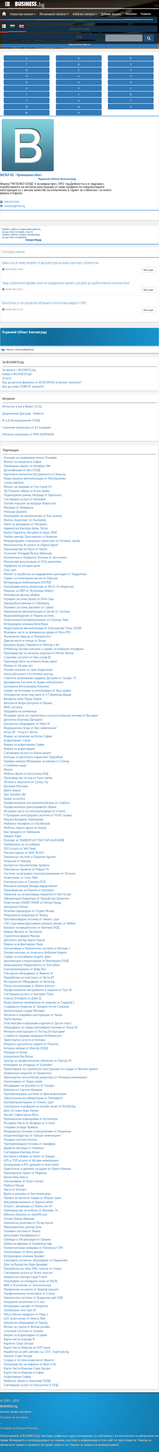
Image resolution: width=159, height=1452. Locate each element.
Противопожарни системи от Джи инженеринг (35, 1094)
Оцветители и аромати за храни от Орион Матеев (37, 1169)
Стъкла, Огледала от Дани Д (22, 998)
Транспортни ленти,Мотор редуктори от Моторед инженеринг (46, 1077)
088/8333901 (12, 202)
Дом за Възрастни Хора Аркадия (25, 1264)
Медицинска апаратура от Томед (26, 915)
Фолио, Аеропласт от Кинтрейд (25, 520)
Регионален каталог (53, 14)
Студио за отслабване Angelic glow (27, 957)
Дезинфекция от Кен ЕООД (22, 470)
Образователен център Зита (22, 1227)
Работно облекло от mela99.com (25, 1214)
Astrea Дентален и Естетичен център (28, 674)
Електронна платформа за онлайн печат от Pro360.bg (39, 1106)
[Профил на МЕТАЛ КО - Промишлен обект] (28, 146)
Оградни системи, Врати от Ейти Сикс (29, 599)
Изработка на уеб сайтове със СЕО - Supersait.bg (36, 1352)
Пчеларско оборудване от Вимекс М (28, 973)
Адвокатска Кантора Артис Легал (26, 528)
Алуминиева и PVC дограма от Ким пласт (31, 1165)
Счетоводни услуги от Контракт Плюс (29, 994)
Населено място (79, 44)
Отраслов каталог (22, 14)
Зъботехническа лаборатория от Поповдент (33, 1098)
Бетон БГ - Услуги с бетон (21, 732)
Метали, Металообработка (20, 349)
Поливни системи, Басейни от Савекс (29, 607)
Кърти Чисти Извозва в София (24, 1372)
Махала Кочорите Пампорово (23, 819)
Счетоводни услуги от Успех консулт (28, 1273)
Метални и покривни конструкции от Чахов (33, 1015)
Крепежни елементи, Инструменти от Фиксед (35, 474)
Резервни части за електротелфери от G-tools (34, 811)
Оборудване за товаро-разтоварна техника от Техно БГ (41, 1027)
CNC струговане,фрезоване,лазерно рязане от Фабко (40, 923)
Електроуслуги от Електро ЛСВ (25, 882)
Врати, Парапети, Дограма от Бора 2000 (30, 532)
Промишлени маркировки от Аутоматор (31, 1119)
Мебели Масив (14, 1185)
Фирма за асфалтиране (19, 749)
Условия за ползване (14, 1417)
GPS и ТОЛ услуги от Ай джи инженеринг (31, 1160)
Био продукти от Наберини (22, 832)
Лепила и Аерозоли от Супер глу (26, 782)
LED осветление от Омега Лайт (25, 1318)
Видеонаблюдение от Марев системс (29, 616)
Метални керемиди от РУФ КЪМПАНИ (28, 434)
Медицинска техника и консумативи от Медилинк (37, 1131)
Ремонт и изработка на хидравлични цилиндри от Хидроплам (45, 574)
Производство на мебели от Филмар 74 (31, 1210)
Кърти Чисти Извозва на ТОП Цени (27, 1347)
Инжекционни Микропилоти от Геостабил (32, 965)
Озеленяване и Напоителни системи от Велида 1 (37, 948)
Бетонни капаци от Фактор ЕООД (26, 1048)
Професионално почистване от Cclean (29, 1293)
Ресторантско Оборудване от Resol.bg (29, 982)
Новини (146, 14)
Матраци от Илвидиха (18, 507)
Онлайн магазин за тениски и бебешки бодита (35, 952)
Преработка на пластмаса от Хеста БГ (29, 977)
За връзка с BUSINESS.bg (19, 370)
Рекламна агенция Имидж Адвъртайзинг (31, 886)
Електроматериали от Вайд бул (25, 969)
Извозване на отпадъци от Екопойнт (28, 1065)
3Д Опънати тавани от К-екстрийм (26, 491)
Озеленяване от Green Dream (23, 1181)
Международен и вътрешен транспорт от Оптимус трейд (42, 541)
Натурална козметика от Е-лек (24, 1302)
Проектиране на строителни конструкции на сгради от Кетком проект (51, 1069)
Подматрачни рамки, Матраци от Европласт (33, 495)
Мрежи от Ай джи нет (18, 665)
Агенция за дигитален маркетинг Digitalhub (33, 757)
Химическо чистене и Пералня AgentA (30, 857)
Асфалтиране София (17, 1377)
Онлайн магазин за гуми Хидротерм (28, 670)
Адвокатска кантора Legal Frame (25, 1277)
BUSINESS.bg (9, 1406)
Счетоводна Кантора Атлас (22, 1152)
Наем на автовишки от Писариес (26, 524)
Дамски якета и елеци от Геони (25, 641)
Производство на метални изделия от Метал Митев (38, 653)
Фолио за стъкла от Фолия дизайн (27, 1327)
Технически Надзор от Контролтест (27, 636)
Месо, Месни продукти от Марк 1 (26, 1314)
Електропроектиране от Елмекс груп (28, 1102)
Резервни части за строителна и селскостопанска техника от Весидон (51, 715)
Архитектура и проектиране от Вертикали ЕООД (36, 961)
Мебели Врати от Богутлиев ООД (26, 774)
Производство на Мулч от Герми (25, 549)
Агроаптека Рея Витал (18, 1056)
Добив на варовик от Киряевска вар (28, 1244)
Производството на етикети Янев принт (30, 661)
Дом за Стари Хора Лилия (21, 1110)
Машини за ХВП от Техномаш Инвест (29, 591)
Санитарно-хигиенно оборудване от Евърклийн (35, 1260)
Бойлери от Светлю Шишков (23, 1090)
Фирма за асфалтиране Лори (23, 944)
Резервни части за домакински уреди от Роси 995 (37, 632)
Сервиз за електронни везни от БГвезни (31, 578)
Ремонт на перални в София (22, 462)
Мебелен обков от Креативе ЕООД (27, 1381)
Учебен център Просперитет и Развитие (30, 537)
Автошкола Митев (16, 907)
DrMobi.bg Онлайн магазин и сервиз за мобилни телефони (43, 649)
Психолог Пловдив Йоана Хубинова (28, 553)
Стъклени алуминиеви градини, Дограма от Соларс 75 (40, 678)
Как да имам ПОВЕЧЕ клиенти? (23, 386)
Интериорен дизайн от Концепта (26, 1306)
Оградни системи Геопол (20, 1140)
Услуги (6, 378)
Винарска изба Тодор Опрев (22, 699)
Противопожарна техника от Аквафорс (30, 1144)
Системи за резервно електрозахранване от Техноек (40, 873)
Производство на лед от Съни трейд (28, 778)
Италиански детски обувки (22, 595)
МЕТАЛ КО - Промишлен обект (21, 175)
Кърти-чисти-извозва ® (19, 1339)
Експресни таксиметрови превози (26, 865)
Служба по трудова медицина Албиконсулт (33, 1036)
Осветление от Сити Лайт (21, 878)
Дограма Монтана (16, 786)
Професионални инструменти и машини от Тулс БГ (38, 990)
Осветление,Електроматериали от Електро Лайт (36, 620)
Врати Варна (12, 790)
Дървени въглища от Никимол (24, 1148)
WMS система (13, 707)
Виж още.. (148, 269)
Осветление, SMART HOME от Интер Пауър (32, 903)
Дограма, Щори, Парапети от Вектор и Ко (31, 645)
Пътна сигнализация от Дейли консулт (29, 986)
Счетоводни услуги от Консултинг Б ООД (31, 1385)
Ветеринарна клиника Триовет (24, 1256)
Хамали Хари (12, 836)
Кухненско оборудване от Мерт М (27, 724)
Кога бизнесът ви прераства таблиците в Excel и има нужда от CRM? (44, 302)
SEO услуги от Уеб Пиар (20, 848)
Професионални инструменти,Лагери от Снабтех (37, 803)
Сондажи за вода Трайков (21, 1127)
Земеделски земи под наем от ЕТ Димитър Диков (37, 695)
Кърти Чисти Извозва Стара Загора (27, 1368)
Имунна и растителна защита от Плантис (31, 1044)
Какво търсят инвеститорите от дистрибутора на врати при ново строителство (50, 262)
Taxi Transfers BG (15, 794)
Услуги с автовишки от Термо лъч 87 (28, 1206)
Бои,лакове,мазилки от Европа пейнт (28, 1202)
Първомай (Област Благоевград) (24, 332)
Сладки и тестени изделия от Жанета (29, 1360)
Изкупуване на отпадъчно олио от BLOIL (31, 1281)
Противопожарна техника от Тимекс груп (31, 919)
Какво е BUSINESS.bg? (17, 374)
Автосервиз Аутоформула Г (22, 1235)
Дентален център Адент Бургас (25, 940)
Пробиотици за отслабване (22, 844)
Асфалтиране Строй (17, 740)
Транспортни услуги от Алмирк (24, 1040)
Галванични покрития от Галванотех (28, 1073)
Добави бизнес (111, 14)
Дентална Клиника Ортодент (23, 720)
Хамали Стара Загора (18, 1356)
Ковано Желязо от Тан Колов (23, 932)
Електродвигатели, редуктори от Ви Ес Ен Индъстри (38, 586)
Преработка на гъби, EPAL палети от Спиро (32, 1268)
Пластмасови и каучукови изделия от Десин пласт (37, 1023)
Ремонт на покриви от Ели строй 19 (28, 487)
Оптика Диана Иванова (19, 1219)
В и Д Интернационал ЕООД (21, 420)
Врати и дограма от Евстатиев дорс (27, 1194)
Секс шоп (10, 570)
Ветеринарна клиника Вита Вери (26, 624)
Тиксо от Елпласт (15, 1189)
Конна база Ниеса (16, 1177)
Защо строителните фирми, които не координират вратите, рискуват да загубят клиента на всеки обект (66, 282)
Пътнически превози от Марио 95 (26, 869)
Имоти (8, 769)
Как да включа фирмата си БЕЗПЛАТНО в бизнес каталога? (42, 382)
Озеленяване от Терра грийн (23, 1081)
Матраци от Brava (15, 1052)
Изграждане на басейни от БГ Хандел (29, 1085)
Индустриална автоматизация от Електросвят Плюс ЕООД (42, 628)
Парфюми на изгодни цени (22, 566)
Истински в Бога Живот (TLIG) (22, 406)
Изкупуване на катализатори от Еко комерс (33, 516)
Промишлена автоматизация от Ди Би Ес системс (37, 611)
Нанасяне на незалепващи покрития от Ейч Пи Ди (37, 894)
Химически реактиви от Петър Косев (28, 1223)
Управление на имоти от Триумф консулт (31, 1289)
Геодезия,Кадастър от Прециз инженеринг (32, 1135)
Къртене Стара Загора (18, 1343)
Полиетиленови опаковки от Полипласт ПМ (33, 1248)
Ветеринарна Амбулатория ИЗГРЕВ (27, 582)
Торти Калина (13, 1019)
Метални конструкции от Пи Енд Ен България (34, 1031)
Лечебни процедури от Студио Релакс (29, 911)
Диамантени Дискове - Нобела (22, 413)
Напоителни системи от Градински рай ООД (33, 1298)
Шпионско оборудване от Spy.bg (25, 1323)
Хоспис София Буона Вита (21, 1115)
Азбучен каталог (84, 14)
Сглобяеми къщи (15, 765)
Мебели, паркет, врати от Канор (25, 828)
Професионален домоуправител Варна (30, 807)
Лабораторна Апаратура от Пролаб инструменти (36, 898)
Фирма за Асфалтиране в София (25, 1335)
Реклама (131, 14)
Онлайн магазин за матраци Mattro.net (30, 503)
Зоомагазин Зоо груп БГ (20, 1310)
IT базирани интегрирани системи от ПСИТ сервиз (38, 815)
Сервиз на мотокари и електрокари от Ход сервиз (37, 690)
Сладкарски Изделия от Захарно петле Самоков (36, 1006)
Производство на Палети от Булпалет (29, 890)
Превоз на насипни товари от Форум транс (33, 1198)
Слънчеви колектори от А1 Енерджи (26, 427)
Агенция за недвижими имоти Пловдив (30, 458)
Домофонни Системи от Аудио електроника (33, 682)
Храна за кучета (14, 799)
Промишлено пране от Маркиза (25, 1173)
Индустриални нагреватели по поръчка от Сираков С (39, 1002)
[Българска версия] (12, 26)
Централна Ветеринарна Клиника (26, 686)
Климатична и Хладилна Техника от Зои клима (35, 557)
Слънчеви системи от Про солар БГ (27, 657)
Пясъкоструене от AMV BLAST (24, 853)
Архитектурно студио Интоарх (24, 1011)
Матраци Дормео (15, 512)
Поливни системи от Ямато (22, 1231)
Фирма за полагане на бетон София (28, 736)
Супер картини (14, 482)
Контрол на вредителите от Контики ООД (31, 927)
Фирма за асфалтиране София (24, 744)
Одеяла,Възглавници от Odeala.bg (26, 603)
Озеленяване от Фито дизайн (23, 1252)
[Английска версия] (21, 26)
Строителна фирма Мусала (22, 936)
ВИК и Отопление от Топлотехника (27, 1285)
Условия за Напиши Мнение (19, 1428)
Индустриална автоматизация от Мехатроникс (35, 478)
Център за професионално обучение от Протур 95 (38, 1061)
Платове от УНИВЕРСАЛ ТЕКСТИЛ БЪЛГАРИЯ (34, 840)
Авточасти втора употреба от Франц (28, 703)
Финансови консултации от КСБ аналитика (32, 561)
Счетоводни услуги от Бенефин (25, 499)
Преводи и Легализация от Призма (27, 1239)
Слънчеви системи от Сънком (23, 1331)
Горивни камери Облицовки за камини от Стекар (36, 761)
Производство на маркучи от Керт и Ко (30, 1364)
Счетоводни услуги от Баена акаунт (27, 753)
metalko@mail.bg (14, 206)
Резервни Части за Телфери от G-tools (29, 1123)
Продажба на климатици (20, 711)
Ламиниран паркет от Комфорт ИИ (27, 466)
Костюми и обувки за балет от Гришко (29, 1156)
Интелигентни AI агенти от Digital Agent (31, 545)
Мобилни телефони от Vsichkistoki (27, 823)
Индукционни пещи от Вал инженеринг (30, 728)
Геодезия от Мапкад (17, 861)
